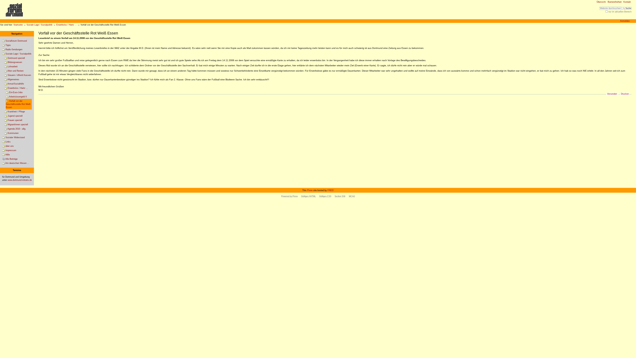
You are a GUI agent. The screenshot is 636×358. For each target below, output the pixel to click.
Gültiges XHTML (308, 196)
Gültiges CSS (325, 196)
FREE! (330, 190)
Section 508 (340, 196)
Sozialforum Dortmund (16, 41)
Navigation (16, 33)
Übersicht (601, 2)
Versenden (612, 94)
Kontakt (627, 2)
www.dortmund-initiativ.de (20, 180)
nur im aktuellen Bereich (620, 11)
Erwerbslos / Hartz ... (66, 25)
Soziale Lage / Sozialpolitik (39, 25)
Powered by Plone (289, 196)
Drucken (625, 94)
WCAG (352, 196)
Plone (310, 190)
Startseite (18, 25)
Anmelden (625, 21)
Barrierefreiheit (615, 2)
